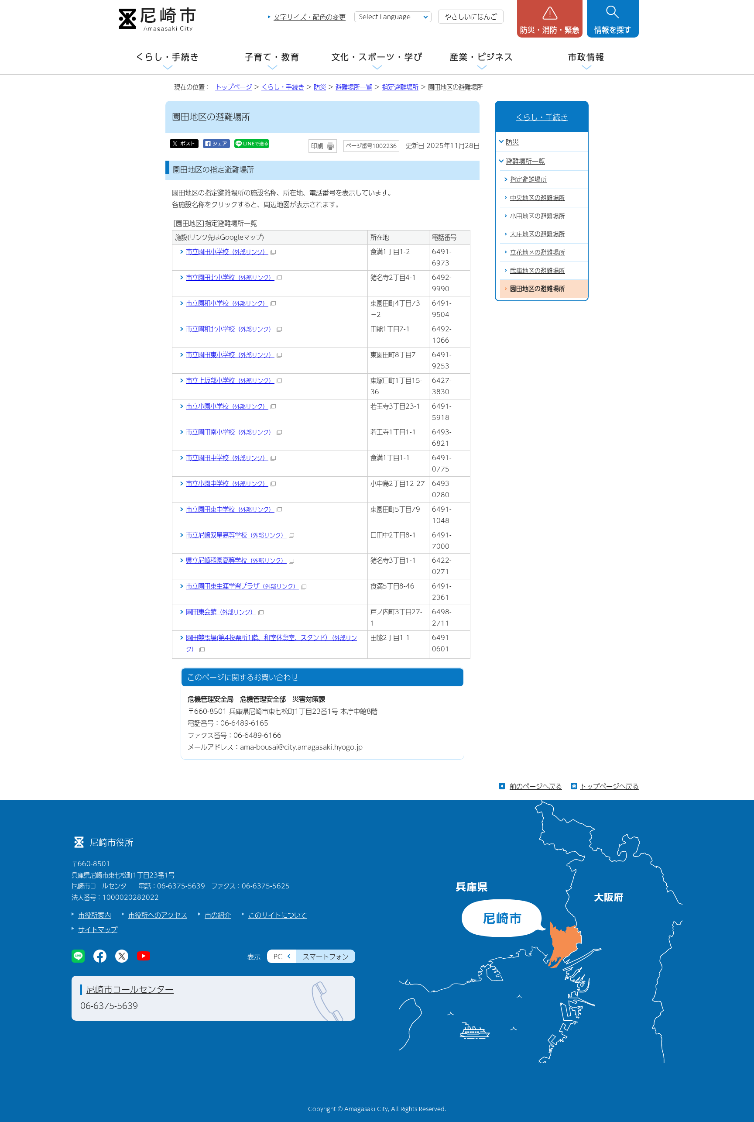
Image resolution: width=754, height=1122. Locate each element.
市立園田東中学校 (230, 509)
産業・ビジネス (482, 57)
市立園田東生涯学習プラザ (242, 586)
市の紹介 (218, 915)
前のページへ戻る (536, 786)
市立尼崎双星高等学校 (236, 535)
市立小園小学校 (227, 406)
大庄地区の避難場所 (537, 233)
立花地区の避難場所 (537, 252)
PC (278, 956)
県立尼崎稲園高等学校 (236, 560)
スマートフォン (326, 956)
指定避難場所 (400, 87)
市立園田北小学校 (230, 277)
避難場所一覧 (354, 87)
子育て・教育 (272, 57)
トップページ (233, 87)
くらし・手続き (167, 57)
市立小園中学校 (227, 483)
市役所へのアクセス (157, 915)
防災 (320, 87)
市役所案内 (94, 915)
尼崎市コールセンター (130, 989)
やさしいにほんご (471, 16)
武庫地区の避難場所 (537, 270)
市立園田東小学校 (230, 354)
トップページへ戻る (609, 786)
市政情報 (586, 57)
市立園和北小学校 (230, 329)
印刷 (317, 145)
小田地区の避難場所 (537, 215)
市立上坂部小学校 (230, 380)
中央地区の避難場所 (537, 197)
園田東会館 (221, 611)
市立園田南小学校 (230, 432)
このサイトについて (277, 915)
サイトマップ (97, 929)
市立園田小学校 (227, 251)
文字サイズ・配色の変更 (310, 17)
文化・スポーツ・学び (377, 57)
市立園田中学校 (227, 457)
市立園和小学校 (227, 303)
